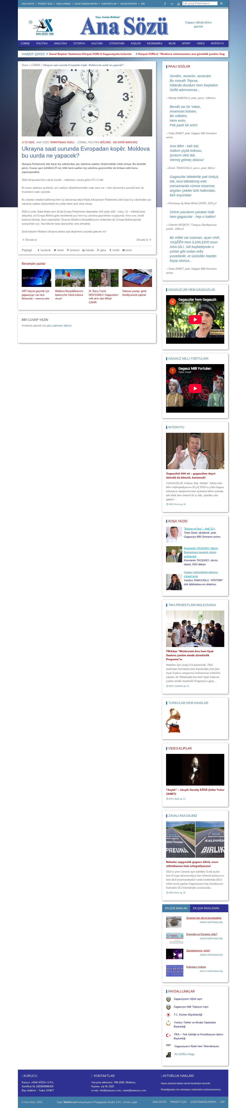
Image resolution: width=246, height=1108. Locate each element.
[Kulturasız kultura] (174, 971)
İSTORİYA (79, 43)
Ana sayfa (28, 3)
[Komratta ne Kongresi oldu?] (174, 938)
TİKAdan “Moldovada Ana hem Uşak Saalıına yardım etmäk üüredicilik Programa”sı (190, 655)
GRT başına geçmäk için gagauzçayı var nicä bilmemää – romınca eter (35, 295)
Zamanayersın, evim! (198, 950)
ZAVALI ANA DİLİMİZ (182, 815)
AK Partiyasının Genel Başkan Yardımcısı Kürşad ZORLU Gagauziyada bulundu (56, 53)
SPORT (186, 43)
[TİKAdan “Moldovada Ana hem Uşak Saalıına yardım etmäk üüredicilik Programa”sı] (195, 629)
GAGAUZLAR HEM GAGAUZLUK (191, 289)
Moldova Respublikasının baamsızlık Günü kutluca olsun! (69, 295)
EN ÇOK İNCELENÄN (206, 908)
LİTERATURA (117, 43)
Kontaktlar (109, 3)
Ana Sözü (42, 142)
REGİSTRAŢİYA (129, 3)
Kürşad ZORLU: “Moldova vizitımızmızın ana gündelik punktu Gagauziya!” (162, 53)
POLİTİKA (42, 43)
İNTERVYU (217, 43)
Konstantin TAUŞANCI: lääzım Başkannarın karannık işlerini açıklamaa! (201, 552)
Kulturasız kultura (196, 966)
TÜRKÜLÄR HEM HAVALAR (188, 703)
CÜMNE (25, 43)
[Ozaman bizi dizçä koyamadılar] (174, 922)
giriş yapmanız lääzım (59, 325)
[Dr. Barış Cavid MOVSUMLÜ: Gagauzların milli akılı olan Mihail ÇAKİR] (103, 278)
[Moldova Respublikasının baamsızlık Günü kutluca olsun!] (70, 278)
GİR (143, 3)
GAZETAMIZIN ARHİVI (86, 3)
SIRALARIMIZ (63, 3)
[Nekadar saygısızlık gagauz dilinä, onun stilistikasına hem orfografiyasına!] (195, 839)
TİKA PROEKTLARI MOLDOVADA (192, 605)
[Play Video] (195, 770)
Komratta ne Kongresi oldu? (201, 934)
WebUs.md (70, 1102)
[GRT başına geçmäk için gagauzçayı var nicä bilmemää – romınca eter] (36, 278)
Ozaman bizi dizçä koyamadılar (203, 917)
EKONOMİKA (154, 43)
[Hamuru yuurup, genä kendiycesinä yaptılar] (137, 278)
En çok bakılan (176, 908)
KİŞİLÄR (136, 43)
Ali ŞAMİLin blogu (184, 1054)
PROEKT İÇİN (45, 3)
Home (25, 65)
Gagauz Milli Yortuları (188, 358)
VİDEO (201, 43)
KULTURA (97, 43)
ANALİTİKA (60, 43)
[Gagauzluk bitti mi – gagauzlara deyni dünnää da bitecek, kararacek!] (195, 451)
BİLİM (172, 43)
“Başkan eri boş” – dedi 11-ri (199, 528)
